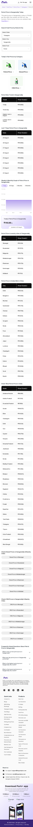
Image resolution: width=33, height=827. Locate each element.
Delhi (4, 290)
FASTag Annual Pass (9, 721)
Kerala (4, 459)
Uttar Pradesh (7, 534)
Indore (5, 361)
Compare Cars (7, 727)
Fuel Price (9, 7)
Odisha (5, 494)
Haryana (5, 438)
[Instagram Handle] (4, 690)
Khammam (6, 263)
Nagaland (5, 489)
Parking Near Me (23, 709)
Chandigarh (6, 351)
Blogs (5, 701)
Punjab (5, 504)
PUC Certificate (8, 752)
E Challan (21, 704)
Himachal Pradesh (8, 443)
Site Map (26, 824)
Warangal (5, 243)
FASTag (20, 707)
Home (3, 7)
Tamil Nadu (6, 519)
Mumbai (5, 300)
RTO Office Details (23, 715)
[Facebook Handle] (8, 690)
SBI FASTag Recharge (7, 705)
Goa (4, 428)
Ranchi (5, 376)
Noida (4, 326)
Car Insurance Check (22, 735)
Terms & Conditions (9, 824)
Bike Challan (22, 762)
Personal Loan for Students (23, 749)
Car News (6, 724)
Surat (4, 371)
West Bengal (6, 544)
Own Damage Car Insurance (8, 748)
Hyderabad (6, 305)
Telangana (24, 7)
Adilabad (5, 273)
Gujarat (5, 433)
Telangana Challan (8, 709)
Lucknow (5, 346)
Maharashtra (6, 469)
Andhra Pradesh (7, 398)
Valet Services (7, 714)
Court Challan (7, 754)
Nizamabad (6, 248)
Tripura (5, 529)
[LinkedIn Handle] (18, 690)
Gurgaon (5, 321)
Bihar (4, 413)
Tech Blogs (7, 711)
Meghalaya (6, 479)
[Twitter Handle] (13, 690)
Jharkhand (6, 449)
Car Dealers (7, 730)
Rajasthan (5, 509)
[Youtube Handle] (22, 690)
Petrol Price (17, 7)
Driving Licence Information (8, 718)
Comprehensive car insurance (9, 736)
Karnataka (6, 454)
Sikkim (5, 514)
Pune (4, 331)
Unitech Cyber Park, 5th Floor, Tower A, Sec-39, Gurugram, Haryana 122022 (17, 778)
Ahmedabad (6, 336)
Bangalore (6, 295)
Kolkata (5, 316)
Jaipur (4, 341)
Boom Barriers (7, 732)
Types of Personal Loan (23, 745)
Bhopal (5, 366)
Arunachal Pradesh (8, 403)
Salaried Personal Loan (23, 759)
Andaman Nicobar (8, 393)
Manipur (5, 474)
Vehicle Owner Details (22, 726)
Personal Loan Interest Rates (7, 741)
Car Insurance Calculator (22, 731)
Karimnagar (6, 268)
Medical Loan (7, 744)
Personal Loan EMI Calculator (23, 721)
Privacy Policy (19, 824)
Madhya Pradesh (7, 464)
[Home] (4, 2)
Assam (5, 408)
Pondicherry (6, 499)
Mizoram (5, 484)
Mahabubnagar (7, 258)
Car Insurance (22, 701)
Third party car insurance (22, 740)
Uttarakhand (6, 539)
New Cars (21, 699)
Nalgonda (5, 253)
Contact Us (7, 699)
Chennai (5, 311)
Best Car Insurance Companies (23, 754)
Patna (4, 356)
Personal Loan (22, 717)
